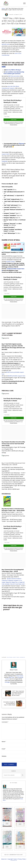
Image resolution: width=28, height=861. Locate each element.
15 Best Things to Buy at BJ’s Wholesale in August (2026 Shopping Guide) (7, 814)
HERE (4, 67)
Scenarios (22, 657)
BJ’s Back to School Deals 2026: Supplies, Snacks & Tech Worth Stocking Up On (20, 814)
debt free (11, 677)
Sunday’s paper (10, 261)
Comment (5, 722)
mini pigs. (7, 682)
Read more (8, 823)
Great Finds (16, 657)
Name (4, 741)
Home (3, 8)
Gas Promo (9, 657)
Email (4, 749)
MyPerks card (5, 44)
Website (4, 756)
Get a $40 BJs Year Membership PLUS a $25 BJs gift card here (14, 72)
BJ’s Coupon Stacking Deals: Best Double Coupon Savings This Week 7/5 (20, 837)
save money (19, 675)
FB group (21, 143)
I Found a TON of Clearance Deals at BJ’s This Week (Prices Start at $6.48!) (7, 837)
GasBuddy (4, 161)
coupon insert (5, 154)
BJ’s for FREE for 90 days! (13, 70)
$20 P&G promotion (14, 76)
